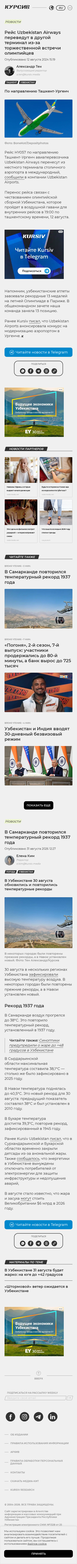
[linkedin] (52, 1416)
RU (61, 8)
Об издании (19, 1434)
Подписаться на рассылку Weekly (32, 1392)
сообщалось (28, 1158)
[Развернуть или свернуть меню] (69, 7)
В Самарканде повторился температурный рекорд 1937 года (37, 577)
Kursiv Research (22, 1489)
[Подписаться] (69, 1398)
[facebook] (10, 1416)
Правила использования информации (39, 1443)
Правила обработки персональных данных (36, 1462)
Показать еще (39, 805)
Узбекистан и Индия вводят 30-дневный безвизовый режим (37, 734)
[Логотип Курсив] (17, 7)
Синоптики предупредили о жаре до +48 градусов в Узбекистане (36, 1045)
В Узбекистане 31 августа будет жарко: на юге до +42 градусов (34, 1272)
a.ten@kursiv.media (28, 74)
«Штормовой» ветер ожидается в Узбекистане (36, 1288)
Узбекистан (28, 82)
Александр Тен (29, 66)
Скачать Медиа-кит (24, 1481)
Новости (13, 22)
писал (34, 321)
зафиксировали (43, 974)
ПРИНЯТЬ (38, 1554)
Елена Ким (25, 856)
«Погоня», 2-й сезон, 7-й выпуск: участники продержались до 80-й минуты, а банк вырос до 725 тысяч (38, 656)
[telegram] (38, 1416)
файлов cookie (37, 1543)
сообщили (14, 177)
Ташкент (11, 82)
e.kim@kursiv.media (28, 863)
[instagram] (24, 1416)
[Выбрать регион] (51, 7)
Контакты (17, 1472)
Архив (14, 1452)
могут (26, 1198)
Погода (10, 872)
